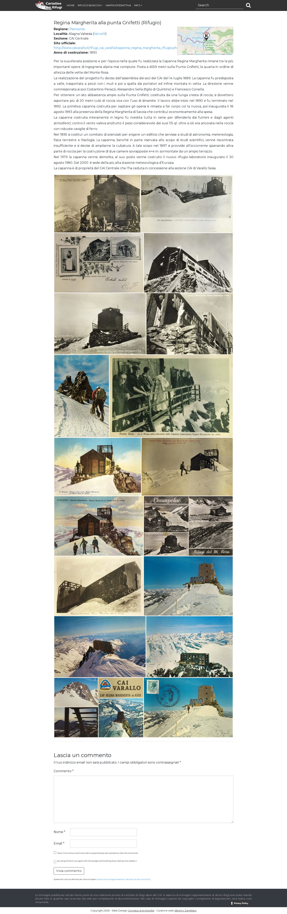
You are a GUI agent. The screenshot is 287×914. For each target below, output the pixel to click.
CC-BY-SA (216, 54)
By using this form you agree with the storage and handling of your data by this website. (97, 861)
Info (137, 5)
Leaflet (184, 54)
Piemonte (77, 29)
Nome (59, 832)
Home (71, 5)
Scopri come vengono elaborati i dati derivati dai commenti (123, 879)
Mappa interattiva (118, 5)
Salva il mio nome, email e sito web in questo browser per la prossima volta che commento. (98, 853)
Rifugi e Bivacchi (89, 5)
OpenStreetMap (200, 54)
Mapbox (229, 54)
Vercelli (99, 34)
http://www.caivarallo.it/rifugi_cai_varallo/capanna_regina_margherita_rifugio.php (116, 48)
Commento (64, 771)
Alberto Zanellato (185, 910)
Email (59, 843)
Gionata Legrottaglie (141, 910)
